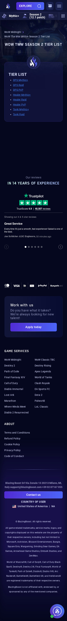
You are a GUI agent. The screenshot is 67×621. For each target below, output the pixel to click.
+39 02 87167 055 (52, 487)
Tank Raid (19, 114)
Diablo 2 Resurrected (16, 412)
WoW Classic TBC (45, 359)
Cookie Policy (12, 444)
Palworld (40, 400)
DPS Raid (18, 85)
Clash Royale (42, 383)
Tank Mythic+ (21, 109)
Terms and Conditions (17, 432)
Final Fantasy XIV (14, 377)
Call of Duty (11, 383)
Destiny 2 (9, 365)
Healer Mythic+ (22, 94)
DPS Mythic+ (20, 80)
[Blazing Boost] (8, 6)
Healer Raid (20, 99)
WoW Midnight (12, 32)
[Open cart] (49, 6)
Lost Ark (9, 394)
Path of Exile (11, 371)
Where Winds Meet (15, 406)
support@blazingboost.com (26, 487)
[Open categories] (63, 16)
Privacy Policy (12, 450)
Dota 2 (39, 394)
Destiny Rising (43, 365)
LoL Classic (41, 406)
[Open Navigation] (59, 6)
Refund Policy (12, 438)
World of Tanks (43, 377)
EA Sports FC (42, 389)
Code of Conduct (14, 456)
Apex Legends (43, 371)
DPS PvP (18, 89)
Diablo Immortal (13, 389)
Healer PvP (19, 104)
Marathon (10, 400)
